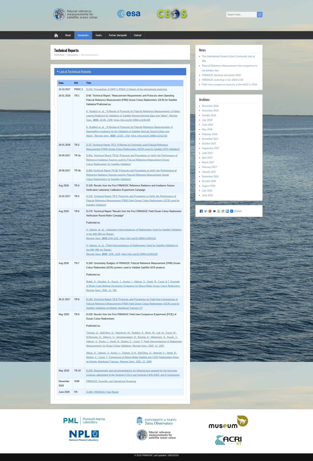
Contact (137, 35)
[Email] (214, 211)
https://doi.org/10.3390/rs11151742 (149, 135)
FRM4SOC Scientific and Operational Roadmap (111, 381)
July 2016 (207, 190)
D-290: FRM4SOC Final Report (102, 392)
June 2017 (207, 153)
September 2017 (210, 148)
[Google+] (210, 211)
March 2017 (208, 162)
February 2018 (209, 134)
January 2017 (209, 171)
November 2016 (210, 176)
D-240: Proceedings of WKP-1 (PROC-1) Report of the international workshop (126, 89)
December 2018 (210, 106)
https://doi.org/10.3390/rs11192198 (132, 120)
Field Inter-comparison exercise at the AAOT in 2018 (229, 84)
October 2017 (209, 143)
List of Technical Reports (75, 71)
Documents (83, 35)
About (68, 35)
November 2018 (210, 110)
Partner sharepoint (118, 35)
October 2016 (209, 181)
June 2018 (207, 124)
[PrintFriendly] (218, 211)
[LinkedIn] (227, 211)
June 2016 (207, 195)
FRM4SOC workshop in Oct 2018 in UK (222, 80)
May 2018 (207, 129)
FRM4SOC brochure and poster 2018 (221, 75)
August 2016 (208, 186)
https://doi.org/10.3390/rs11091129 (139, 254)
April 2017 (207, 157)
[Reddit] (223, 211)
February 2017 (209, 167)
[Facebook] (201, 211)
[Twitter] (205, 211)
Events (99, 35)
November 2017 (210, 139)
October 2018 (209, 115)
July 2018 (207, 120)
